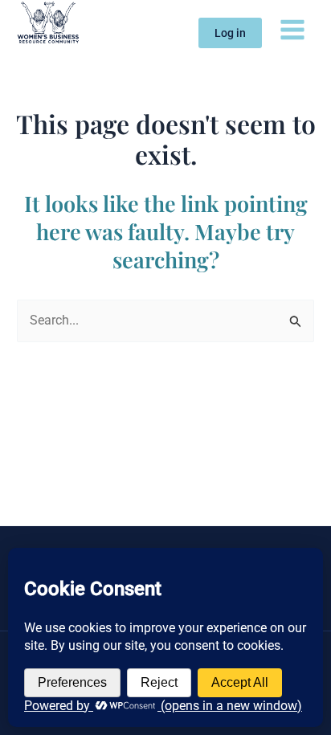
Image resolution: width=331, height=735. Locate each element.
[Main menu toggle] (292, 28)
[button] (230, 33)
